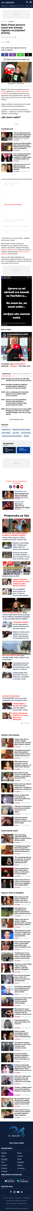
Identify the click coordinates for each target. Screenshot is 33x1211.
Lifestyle (4, 1171)
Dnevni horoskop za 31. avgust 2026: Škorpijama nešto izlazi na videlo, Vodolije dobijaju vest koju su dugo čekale (19, 411)
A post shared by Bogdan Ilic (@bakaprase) (16, 226)
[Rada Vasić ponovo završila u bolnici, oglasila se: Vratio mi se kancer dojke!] (7, 821)
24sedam (13, 366)
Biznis (19, 1153)
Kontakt (11, 1198)
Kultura (20, 1156)
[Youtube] (21, 486)
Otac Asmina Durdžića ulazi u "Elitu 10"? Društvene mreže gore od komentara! (22, 978)
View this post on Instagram (13, 204)
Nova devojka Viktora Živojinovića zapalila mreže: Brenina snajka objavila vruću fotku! (22, 1101)
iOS (15, 364)
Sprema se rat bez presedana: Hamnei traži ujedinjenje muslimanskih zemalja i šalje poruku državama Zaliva (16, 402)
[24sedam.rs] (7, 2)
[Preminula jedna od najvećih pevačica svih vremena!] (7, 1024)
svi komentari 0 (9, 450)
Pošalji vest (9, 1201)
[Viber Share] (12, 54)
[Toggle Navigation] (30, 2)
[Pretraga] (27, 2)
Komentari (26, 374)
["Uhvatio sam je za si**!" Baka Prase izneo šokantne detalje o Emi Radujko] (7, 168)
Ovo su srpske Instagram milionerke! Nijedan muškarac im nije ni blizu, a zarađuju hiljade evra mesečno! (22, 156)
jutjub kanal (26, 433)
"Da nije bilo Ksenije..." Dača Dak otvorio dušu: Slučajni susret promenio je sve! (22, 1045)
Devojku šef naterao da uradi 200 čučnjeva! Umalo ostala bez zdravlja (18, 379)
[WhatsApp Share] (20, 54)
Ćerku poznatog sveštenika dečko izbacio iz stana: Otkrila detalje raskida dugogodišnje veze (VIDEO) (22, 837)
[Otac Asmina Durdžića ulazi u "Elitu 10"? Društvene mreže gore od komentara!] (7, 979)
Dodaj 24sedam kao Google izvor (18, 60)
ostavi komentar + (23, 449)
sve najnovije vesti (16, 419)
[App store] (9, 1181)
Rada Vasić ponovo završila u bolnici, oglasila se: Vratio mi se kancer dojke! (22, 820)
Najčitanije (16, 374)
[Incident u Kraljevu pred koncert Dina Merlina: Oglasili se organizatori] (7, 1091)
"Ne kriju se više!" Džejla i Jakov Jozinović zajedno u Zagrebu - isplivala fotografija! (23, 966)
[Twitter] (17, 486)
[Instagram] (14, 486)
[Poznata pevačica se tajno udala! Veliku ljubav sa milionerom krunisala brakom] (7, 872)
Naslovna (4, 21)
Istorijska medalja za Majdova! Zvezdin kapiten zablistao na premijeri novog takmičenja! (16, 386)
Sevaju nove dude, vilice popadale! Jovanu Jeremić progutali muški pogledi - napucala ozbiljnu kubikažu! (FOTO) (23, 1000)
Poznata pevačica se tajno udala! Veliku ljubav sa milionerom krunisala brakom (22, 871)
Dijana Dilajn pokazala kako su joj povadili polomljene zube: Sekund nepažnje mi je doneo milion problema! (23, 944)
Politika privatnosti (20, 1201)
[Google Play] (22, 1181)
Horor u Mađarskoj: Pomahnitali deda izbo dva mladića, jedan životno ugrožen (17, 394)
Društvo (4, 1168)
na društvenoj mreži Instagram (15, 92)
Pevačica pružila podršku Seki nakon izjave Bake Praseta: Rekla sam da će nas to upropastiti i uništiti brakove (22, 146)
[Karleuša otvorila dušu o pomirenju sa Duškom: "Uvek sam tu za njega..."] (7, 810)
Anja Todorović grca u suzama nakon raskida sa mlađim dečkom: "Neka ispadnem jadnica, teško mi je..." (22, 1112)
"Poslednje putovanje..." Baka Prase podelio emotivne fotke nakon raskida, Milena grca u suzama (22, 752)
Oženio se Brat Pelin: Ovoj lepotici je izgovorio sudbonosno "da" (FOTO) (22, 797)
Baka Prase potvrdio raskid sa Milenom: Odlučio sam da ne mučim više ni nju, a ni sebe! (23, 495)
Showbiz (11, 21)
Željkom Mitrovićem (8, 250)
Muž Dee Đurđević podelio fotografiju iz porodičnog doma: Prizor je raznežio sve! (22, 1056)
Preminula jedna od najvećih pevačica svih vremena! (22, 1022)
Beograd (20, 1162)
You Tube (15, 433)
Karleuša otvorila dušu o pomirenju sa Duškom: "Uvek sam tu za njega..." (23, 809)
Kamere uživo (13, 6)
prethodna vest (20, 491)
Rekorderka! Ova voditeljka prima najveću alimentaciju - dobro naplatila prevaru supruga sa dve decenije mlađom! (23, 910)
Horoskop (21, 1168)
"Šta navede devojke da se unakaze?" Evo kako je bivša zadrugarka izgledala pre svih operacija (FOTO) (22, 859)
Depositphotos (22, 1204)
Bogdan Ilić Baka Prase (21, 430)
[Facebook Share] (4, 54)
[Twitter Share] (28, 54)
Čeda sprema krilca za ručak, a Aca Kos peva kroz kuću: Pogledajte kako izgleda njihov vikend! (22, 882)
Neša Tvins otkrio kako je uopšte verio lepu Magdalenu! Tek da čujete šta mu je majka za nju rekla (22, 1078)
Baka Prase (6, 433)
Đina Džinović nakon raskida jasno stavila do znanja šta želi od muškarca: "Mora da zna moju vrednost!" (22, 1011)
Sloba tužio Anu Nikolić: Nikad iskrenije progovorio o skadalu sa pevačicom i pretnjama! (23, 786)
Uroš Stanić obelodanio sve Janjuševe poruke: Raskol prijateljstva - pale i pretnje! (22, 989)
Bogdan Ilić (6, 430)
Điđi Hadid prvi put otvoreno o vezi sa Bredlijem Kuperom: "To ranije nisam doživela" (22, 764)
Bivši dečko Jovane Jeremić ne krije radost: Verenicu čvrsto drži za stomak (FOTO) (22, 775)
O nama (5, 1198)
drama (26, 436)
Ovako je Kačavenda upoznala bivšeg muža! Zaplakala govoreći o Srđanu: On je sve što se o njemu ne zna (22, 1067)
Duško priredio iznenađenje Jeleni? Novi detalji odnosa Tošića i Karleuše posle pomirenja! (22, 1034)
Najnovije (4, 6)
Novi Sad (20, 1171)
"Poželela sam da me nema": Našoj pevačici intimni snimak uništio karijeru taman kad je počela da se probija (22, 955)
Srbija (19, 1159)
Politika (21, 6)
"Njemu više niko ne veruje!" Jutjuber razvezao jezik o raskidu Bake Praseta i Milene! (22, 741)
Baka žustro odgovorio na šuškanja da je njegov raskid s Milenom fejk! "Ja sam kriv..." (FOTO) (22, 505)
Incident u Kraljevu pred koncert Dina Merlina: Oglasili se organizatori (22, 1089)
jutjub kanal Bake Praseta (12, 436)
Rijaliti (16, 825)
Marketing (26, 1198)
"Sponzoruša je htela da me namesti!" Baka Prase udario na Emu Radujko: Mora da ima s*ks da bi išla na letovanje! (22, 135)
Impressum (19, 1198)
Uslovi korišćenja (11, 1204)
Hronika (4, 1165)
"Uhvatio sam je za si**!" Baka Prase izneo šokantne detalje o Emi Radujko (22, 167)
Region (20, 1165)
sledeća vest (19, 502)
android (22, 364)
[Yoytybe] (18, 1192)
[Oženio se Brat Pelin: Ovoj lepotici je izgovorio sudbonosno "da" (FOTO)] (7, 799)
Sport (27, 6)
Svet (2, 1162)
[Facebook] (10, 486)
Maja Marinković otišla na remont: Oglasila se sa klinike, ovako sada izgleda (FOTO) (22, 933)
